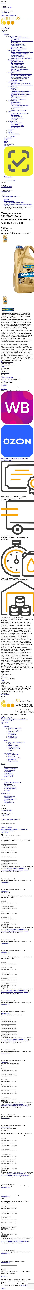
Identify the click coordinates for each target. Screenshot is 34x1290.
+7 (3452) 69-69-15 (6, 7)
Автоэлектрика (15, 97)
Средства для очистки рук (19, 78)
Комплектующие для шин (19, 110)
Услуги (10, 111)
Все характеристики (7, 377)
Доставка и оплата (6, 717)
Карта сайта (4, 722)
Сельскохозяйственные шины (20, 105)
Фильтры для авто (13, 60)
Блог (5, 142)
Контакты (11, 132)
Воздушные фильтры (17, 63)
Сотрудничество (12, 121)
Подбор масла (15, 115)
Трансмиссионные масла (18, 45)
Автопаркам (14, 124)
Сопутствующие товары (18, 99)
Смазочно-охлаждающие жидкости (21, 58)
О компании (11, 129)
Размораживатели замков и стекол (21, 75)
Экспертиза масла (16, 116)
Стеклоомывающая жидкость (20, 53)
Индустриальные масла (18, 44)
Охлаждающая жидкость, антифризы (22, 52)
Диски (13, 108)
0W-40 (2, 366)
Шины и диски (12, 100)
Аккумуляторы (12, 82)
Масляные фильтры (17, 61)
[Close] (1, 1065)
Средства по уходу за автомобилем (21, 74)
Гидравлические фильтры (18, 67)
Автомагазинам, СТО (17, 126)
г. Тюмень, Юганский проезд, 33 (10, 196)
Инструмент (14, 88)
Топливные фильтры (17, 64)
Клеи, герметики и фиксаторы (20, 77)
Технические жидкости (14, 50)
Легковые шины (16, 102)
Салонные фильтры (17, 66)
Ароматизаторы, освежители (19, 93)
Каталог (6, 34)
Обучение (14, 119)
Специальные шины (17, 107)
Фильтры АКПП (16, 71)
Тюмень (3, 3)
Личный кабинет (14, 133)
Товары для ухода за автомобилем (21, 91)
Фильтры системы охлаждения (20, 69)
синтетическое (5, 373)
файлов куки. (24, 1285)
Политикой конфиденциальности (15, 868)
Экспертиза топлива (14, 747)
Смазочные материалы (14, 36)
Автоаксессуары (12, 86)
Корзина (12, 136)
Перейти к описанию (7, 362)
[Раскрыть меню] (8, 27)
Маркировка (8, 177)
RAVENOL (4, 677)
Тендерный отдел (13, 761)
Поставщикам (15, 127)
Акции (10, 130)
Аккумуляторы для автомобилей (21, 83)
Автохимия (11, 72)
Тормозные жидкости (17, 55)
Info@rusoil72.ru (5, 12)
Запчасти (14, 89)
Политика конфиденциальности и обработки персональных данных (14, 719)
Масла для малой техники (19, 48)
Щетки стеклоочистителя (18, 96)
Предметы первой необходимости (21, 94)
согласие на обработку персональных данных (14, 870)
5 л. (2, 376)
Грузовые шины (16, 104)
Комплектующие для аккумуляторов (22, 85)
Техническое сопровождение (19, 113)
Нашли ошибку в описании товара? (11, 458)
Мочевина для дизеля (17, 56)
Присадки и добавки (17, 80)
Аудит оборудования (17, 118)
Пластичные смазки (17, 47)
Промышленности (16, 122)
